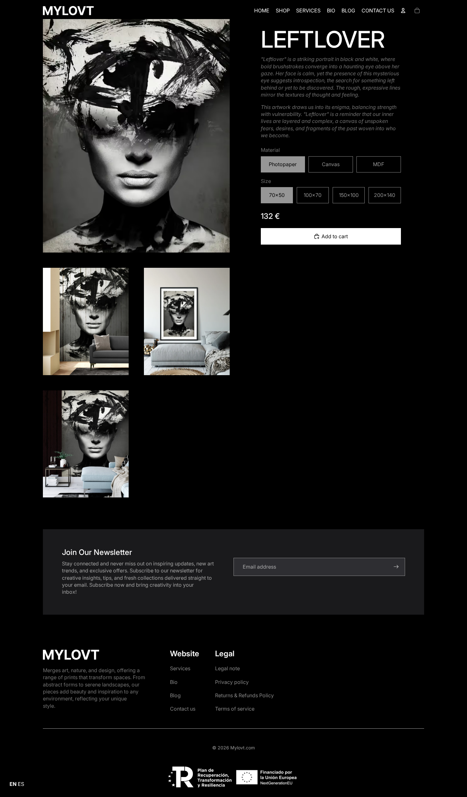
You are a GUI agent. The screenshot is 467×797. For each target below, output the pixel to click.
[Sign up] (396, 567)
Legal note (227, 668)
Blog (175, 695)
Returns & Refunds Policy (244, 695)
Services (180, 668)
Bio (174, 682)
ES (21, 784)
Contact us (182, 709)
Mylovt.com (242, 747)
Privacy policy (232, 682)
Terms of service (234, 709)
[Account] (403, 10)
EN (13, 784)
